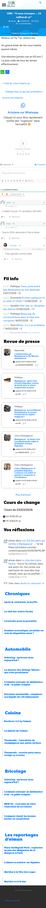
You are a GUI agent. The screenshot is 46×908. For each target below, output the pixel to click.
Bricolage (15, 771)
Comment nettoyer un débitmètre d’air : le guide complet (23, 683)
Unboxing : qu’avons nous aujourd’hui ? (18, 659)
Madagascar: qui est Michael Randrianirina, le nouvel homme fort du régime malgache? (27, 413)
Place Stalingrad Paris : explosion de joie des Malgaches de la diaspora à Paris (23, 850)
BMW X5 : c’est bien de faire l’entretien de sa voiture (20, 805)
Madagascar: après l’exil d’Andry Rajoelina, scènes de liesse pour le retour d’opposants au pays (26, 384)
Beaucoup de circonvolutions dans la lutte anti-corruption (21, 317)
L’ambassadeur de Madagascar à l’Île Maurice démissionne (26, 356)
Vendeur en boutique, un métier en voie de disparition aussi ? (23, 632)
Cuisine (13, 712)
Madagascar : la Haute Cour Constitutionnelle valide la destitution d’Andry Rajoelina (27, 442)
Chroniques (17, 593)
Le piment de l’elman (16, 730)
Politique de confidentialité (12, 900)
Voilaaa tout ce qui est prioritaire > (24, 91)
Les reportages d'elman (21, 837)
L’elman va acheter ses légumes (22, 862)
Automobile (18, 649)
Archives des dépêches (12, 98)
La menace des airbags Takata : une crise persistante (22, 671)
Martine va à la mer (15, 881)
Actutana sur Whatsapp (23, 112)
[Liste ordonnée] (14, 180)
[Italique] (5, 180)
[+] (31, 181)
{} (29, 181)
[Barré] (11, 180)
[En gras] (2, 180)
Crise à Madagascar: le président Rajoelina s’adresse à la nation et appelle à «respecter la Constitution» (25, 472)
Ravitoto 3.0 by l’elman (17, 721)
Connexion (41, 164)
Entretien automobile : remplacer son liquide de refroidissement (23, 695)
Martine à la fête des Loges (19, 872)
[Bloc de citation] (20, 180)
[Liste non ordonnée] (17, 180)
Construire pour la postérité (20, 621)
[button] (4, 4)
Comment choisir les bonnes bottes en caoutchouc (20, 817)
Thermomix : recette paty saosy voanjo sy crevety (22, 754)
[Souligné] (8, 180)
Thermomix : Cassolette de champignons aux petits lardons (22, 741)
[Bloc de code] (22, 180)
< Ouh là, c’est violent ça (16, 83)
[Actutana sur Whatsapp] (23, 105)
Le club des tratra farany (18, 611)
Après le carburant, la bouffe (20, 602)
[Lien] (25, 180)
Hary (17, 249)
